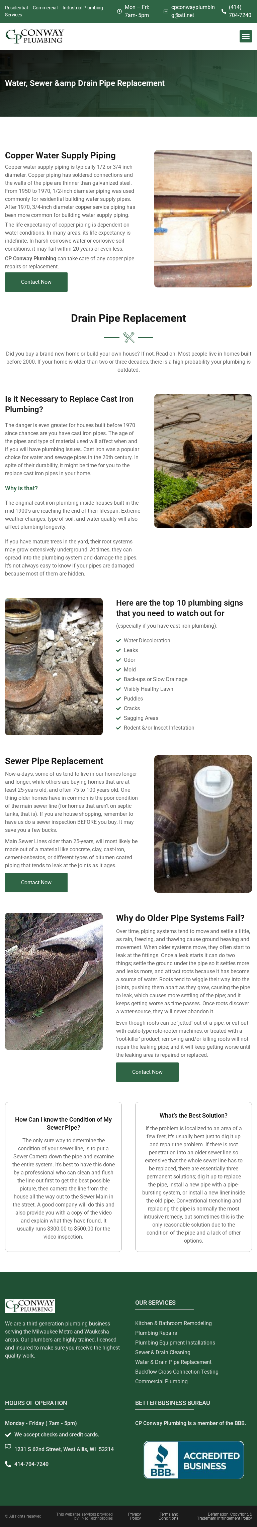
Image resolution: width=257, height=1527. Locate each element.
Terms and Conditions (168, 1516)
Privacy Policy (134, 1516)
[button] (246, 36)
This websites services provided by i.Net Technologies (84, 1516)
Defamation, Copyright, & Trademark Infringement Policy (224, 1516)
